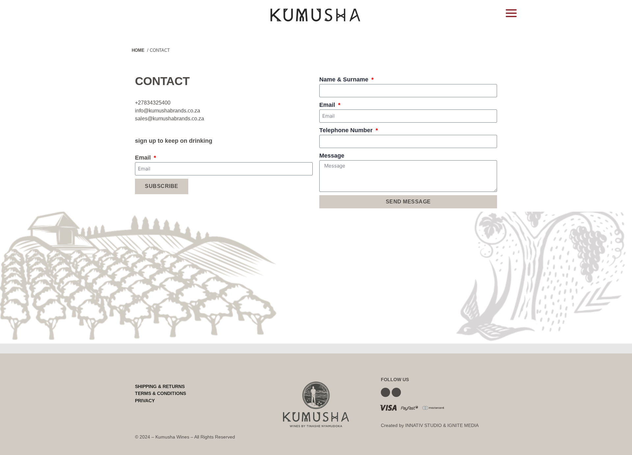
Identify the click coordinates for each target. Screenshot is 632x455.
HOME (138, 50)
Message (331, 155)
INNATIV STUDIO (423, 425)
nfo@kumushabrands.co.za (168, 110)
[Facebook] (385, 392)
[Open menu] (511, 13)
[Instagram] (396, 392)
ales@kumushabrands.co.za (171, 118)
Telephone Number (346, 130)
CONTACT (160, 50)
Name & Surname (344, 79)
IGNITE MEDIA (463, 425)
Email (143, 157)
